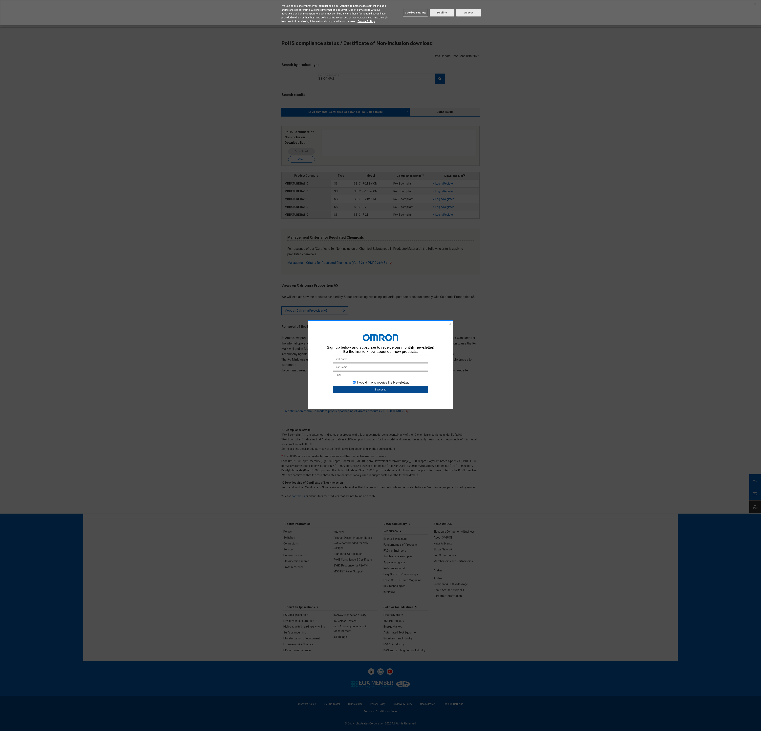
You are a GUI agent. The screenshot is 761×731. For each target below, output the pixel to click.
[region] (380, 12)
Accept (468, 12)
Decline (442, 12)
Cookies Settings (415, 12)
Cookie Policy (366, 21)
